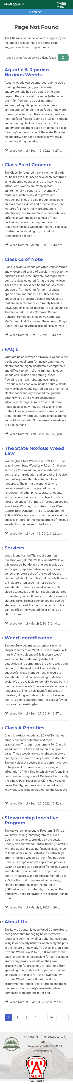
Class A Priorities (24, 727)
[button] (64, 4)
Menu (33, 11)
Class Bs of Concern (28, 164)
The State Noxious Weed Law (34, 450)
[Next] (63, 1017)
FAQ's (11, 349)
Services (14, 548)
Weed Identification (29, 637)
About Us (16, 921)
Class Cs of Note (24, 259)
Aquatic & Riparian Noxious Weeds (27, 72)
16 (51, 1017)
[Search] (63, 57)
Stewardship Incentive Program (31, 820)
